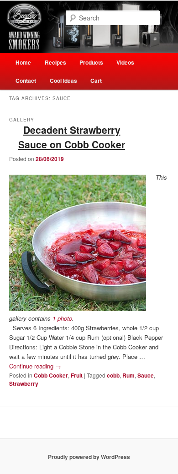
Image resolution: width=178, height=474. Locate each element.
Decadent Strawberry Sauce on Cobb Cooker (71, 137)
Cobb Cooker (51, 375)
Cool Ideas (63, 80)
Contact (26, 80)
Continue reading (35, 366)
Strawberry (23, 383)
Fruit (77, 375)
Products (91, 62)
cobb (113, 375)
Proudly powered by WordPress (89, 457)
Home (23, 62)
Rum (128, 375)
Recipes (55, 62)
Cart (96, 80)
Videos (125, 62)
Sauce (145, 375)
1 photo (62, 318)
